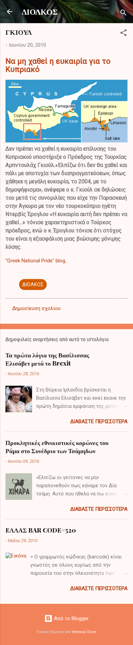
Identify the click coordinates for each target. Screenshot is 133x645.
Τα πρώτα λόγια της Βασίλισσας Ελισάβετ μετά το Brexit (47, 359)
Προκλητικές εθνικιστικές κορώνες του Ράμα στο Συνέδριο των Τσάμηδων (56, 447)
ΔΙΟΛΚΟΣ (40, 11)
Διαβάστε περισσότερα (99, 421)
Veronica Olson (84, 632)
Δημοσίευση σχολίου (36, 308)
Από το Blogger (71, 618)
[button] (123, 34)
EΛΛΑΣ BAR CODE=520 (40, 530)
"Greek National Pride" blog (35, 261)
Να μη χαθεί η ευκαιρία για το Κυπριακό (57, 65)
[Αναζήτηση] (123, 13)
